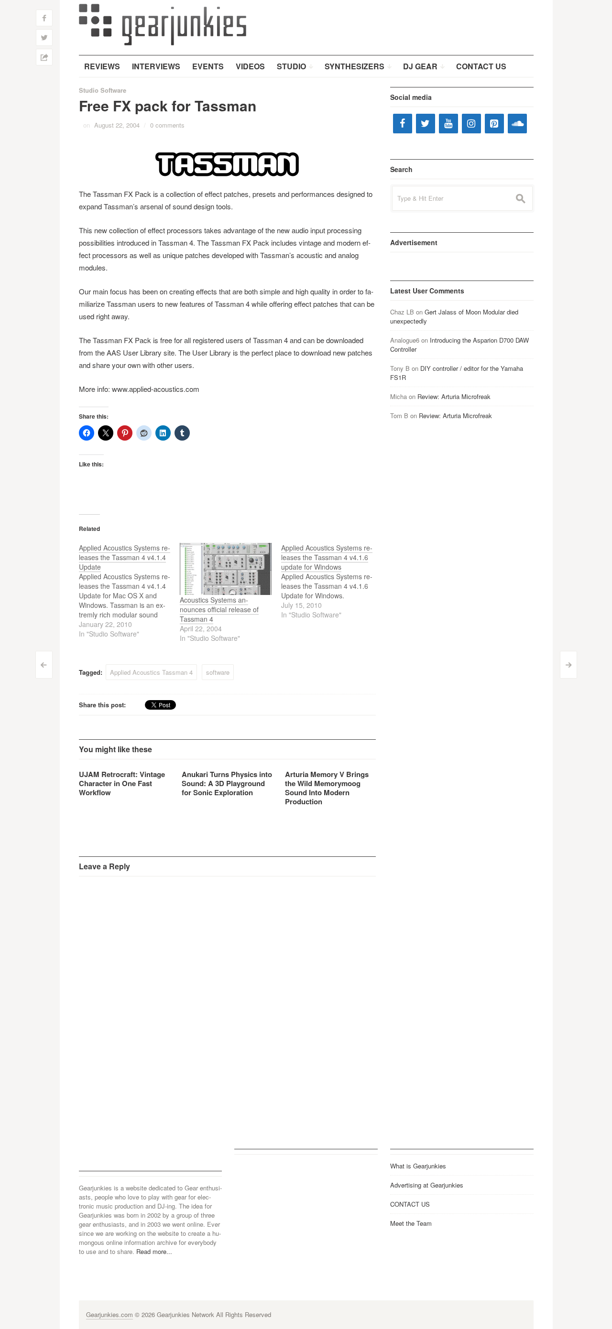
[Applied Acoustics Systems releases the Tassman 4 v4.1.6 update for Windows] (331, 581)
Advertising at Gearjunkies (426, 1184)
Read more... (154, 1251)
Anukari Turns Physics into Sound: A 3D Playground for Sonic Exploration (227, 783)
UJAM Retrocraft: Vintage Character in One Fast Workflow (122, 783)
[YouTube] (448, 123)
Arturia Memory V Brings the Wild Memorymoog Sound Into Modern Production (327, 788)
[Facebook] (402, 123)
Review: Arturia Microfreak (454, 396)
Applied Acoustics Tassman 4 (151, 672)
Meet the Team (411, 1223)
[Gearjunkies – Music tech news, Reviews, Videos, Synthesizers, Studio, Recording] (162, 24)
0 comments (167, 125)
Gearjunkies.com (109, 1314)
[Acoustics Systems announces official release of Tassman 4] (226, 569)
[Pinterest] (494, 123)
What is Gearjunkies (418, 1165)
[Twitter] (425, 123)
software (218, 672)
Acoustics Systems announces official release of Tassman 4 (219, 609)
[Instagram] (471, 123)
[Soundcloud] (517, 123)
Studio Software (102, 90)
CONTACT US (410, 1204)
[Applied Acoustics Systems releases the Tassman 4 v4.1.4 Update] (129, 590)
